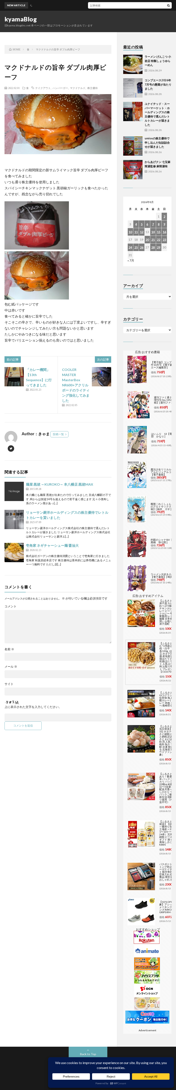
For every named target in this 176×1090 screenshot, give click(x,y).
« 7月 (130, 260)
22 (158, 239)
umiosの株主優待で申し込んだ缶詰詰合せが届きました (157, 142)
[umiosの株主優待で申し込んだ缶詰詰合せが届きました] (133, 146)
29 (158, 247)
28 (153, 247)
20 (147, 239)
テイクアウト (43, 88)
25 (136, 247)
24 (130, 247)
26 (141, 247)
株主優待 (92, 88)
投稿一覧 (58, 434)
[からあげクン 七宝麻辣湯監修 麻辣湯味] (133, 169)
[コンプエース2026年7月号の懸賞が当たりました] (133, 88)
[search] (168, 5)
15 (158, 232)
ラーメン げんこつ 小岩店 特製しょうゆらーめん (158, 61)
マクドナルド (77, 88)
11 (136, 232)
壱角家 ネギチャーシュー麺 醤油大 (52, 545)
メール (11, 666)
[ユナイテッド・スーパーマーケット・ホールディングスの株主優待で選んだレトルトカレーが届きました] (133, 111)
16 (164, 232)
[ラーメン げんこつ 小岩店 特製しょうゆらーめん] (133, 64)
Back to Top (88, 1054)
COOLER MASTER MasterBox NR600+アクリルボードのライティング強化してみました (76, 384)
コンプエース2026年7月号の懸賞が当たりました (158, 84)
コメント (11, 606)
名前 (9, 649)
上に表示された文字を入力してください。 (33, 706)
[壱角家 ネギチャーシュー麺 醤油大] (14, 552)
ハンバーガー (60, 88)
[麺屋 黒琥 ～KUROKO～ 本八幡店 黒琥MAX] (14, 491)
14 (153, 232)
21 (153, 239)
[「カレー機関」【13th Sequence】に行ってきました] (14, 376)
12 (141, 232)
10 (130, 232)
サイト (9, 683)
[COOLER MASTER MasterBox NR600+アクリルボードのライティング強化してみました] (101, 376)
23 (164, 239)
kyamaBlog (21, 19)
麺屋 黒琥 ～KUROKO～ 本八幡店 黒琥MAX (59, 484)
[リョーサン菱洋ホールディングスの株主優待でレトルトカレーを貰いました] (14, 519)
